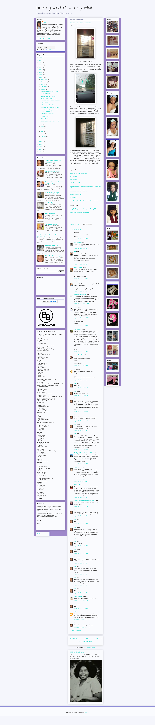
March (43, 134)
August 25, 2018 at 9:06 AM (81, 395)
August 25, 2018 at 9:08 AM (81, 411)
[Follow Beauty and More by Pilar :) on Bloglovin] (49, 302)
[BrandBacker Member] (46, 326)
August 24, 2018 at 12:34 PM (81, 318)
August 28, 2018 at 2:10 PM (81, 608)
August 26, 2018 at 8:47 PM (81, 563)
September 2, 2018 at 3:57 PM (82, 619)
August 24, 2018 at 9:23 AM (81, 291)
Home (86, 638)
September (44, 86)
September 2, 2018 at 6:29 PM (82, 627)
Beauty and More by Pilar (64, 8)
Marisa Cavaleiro (78, 267)
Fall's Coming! (73, 176)
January (43, 138)
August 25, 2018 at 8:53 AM (81, 380)
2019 (41, 74)
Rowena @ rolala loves (80, 294)
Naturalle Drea (77, 242)
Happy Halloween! (50, 213)
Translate (50, 49)
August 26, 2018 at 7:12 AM (81, 506)
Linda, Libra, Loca (82, 479)
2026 (41, 57)
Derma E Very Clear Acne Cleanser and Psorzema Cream (84, 200)
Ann (75, 369)
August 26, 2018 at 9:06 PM (81, 574)
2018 (41, 77)
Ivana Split (77, 484)
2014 (41, 149)
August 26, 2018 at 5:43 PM (81, 516)
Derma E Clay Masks (51, 224)
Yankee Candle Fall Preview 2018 (78, 173)
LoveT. (75, 281)
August (43, 89)
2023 (41, 65)
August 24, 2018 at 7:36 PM (81, 365)
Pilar (75, 383)
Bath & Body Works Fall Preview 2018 (80, 212)
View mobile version (85, 641)
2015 (41, 146)
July (42, 124)
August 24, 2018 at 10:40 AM (81, 303)
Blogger (86, 712)
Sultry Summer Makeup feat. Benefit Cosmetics (53, 161)
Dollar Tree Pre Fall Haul (76, 183)
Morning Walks (73, 179)
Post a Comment (76, 630)
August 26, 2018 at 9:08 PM (81, 585)
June (42, 126)
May (42, 129)
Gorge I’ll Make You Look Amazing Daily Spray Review (53, 193)
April (42, 131)
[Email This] (84, 224)
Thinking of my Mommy (77, 652)
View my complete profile (44, 38)
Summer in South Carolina (47, 96)
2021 (41, 70)
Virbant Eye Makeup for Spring (53, 256)
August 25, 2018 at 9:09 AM (81, 421)
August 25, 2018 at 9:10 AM (81, 430)
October (43, 84)
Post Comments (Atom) (89, 647)
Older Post (98, 638)
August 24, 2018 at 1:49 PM (81, 351)
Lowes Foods (73, 197)
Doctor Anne (77, 467)
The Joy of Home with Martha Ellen (83, 453)
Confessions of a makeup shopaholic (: (84, 500)
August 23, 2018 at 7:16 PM (81, 238)
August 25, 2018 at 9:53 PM (81, 463)
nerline (76, 611)
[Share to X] (87, 224)
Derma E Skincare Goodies (52, 171)
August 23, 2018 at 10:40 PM (81, 248)
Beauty (76, 307)
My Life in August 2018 (46, 93)
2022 (41, 67)
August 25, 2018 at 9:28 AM (81, 449)
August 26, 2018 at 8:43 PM (81, 538)
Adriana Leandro (78, 354)
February (43, 136)
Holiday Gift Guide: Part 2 (52, 245)
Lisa (75, 251)
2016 (41, 144)
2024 (41, 62)
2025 (41, 60)
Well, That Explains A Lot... (52, 203)
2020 (41, 72)
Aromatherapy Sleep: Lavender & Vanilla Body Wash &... (49, 110)
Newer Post (73, 638)
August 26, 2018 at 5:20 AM (81, 497)
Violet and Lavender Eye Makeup (78, 191)
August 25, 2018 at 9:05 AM (81, 387)
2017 (41, 142)
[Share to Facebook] (89, 224)
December (44, 79)
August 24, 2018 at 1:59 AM (81, 278)
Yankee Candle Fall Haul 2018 (49, 91)
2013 (41, 151)
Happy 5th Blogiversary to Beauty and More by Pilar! (83, 209)
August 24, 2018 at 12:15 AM (81, 264)
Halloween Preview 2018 (76, 194)
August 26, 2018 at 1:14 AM (81, 481)
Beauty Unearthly (78, 596)
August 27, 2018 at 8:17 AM (81, 600)
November (44, 82)
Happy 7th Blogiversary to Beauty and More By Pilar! (54, 182)
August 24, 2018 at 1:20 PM (81, 325)
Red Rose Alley (78, 329)
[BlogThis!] (86, 224)
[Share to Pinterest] (91, 224)
